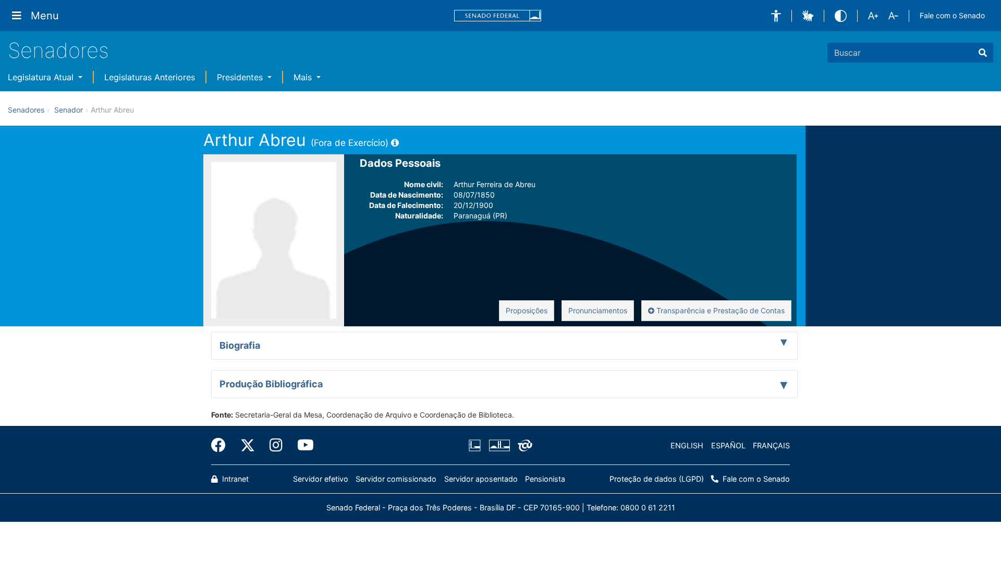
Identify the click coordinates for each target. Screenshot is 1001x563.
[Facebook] (222, 445)
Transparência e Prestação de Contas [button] (719, 310)
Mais (304, 77)
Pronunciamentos (597, 310)
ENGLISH (686, 445)
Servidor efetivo (320, 478)
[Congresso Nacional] (499, 445)
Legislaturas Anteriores (149, 77)
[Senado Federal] (498, 16)
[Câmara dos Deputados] (476, 445)
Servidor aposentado (481, 478)
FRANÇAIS (771, 445)
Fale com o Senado (952, 15)
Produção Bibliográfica (271, 383)
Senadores (58, 50)
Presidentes (241, 77)
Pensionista (545, 478)
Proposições (526, 310)
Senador (68, 109)
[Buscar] (982, 52)
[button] (776, 16)
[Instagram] (276, 445)
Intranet (234, 478)
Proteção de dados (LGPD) (656, 478)
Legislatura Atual (42, 77)
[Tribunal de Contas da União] (523, 445)
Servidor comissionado (396, 478)
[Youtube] (302, 445)
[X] (247, 445)
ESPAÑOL (728, 445)
